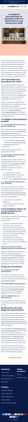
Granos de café (5, 372)
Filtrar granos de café (6, 378)
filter (17, 140)
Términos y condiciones (7, 390)
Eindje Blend (22, 131)
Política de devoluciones (7, 396)
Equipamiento (4, 381)
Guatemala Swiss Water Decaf (10, 133)
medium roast (21, 95)
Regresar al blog (15, 357)
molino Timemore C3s (17, 255)
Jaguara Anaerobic (6, 321)
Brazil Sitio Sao (15, 321)
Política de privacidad (6, 393)
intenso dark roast (18, 328)
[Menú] (2, 6)
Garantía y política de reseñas (8, 403)
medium (20, 142)
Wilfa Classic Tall (5, 336)
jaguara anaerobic (11, 112)
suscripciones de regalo (17, 289)
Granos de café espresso (7, 375)
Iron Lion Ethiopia (14, 163)
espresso (22, 140)
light (16, 142)
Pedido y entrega (5, 399)
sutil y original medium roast (8, 330)
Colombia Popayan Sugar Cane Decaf (16, 192)
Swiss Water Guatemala (8, 280)
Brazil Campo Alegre (14, 110)
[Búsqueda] (22, 6)
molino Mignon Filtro (18, 336)
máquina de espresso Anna (8, 257)
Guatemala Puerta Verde (20, 179)
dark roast (5, 97)
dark (24, 142)
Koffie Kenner (15, 419)
